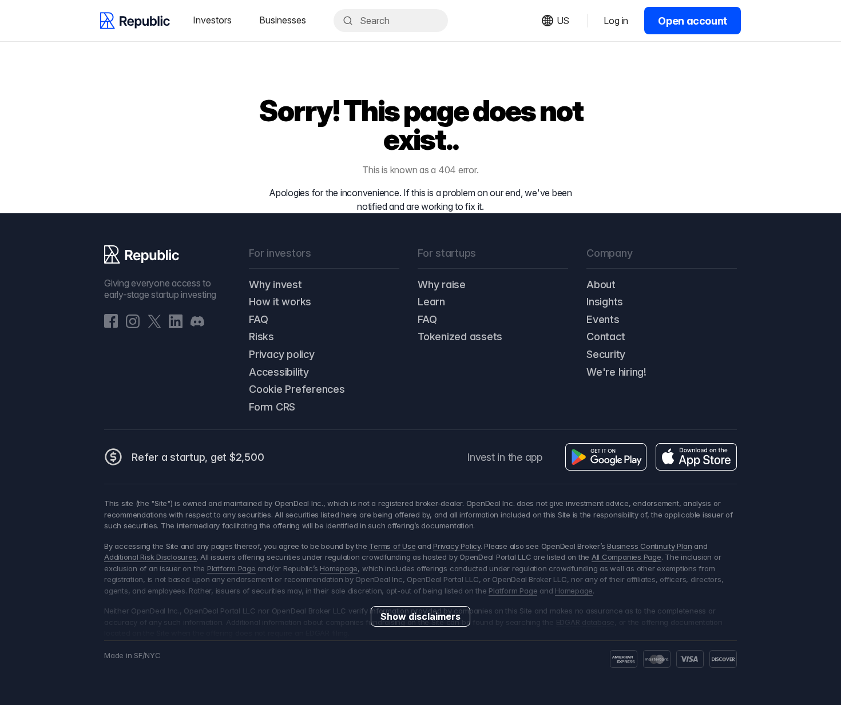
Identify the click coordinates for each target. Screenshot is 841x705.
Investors (212, 20)
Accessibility (279, 372)
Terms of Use (392, 546)
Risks (261, 336)
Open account (692, 21)
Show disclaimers (420, 616)
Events (603, 319)
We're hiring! (616, 372)
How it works (280, 302)
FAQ (258, 319)
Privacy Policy (457, 546)
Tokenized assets (460, 336)
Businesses (282, 20)
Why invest (275, 284)
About (601, 284)
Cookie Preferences (297, 389)
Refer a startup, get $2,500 (198, 457)
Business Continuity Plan (649, 546)
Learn (431, 302)
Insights (604, 302)
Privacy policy (282, 354)
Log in (616, 20)
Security (605, 354)
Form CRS (272, 407)
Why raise (442, 284)
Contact (605, 336)
